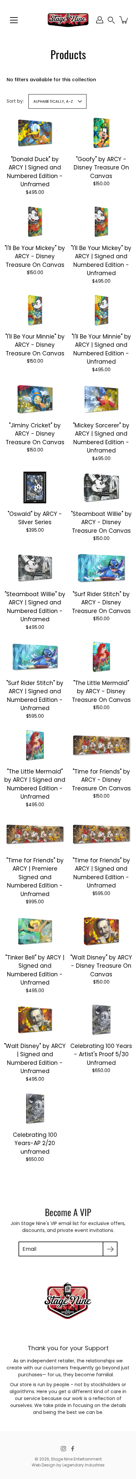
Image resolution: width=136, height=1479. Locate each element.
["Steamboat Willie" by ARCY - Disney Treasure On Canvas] (101, 487)
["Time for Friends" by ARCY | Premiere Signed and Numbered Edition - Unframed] (34, 833)
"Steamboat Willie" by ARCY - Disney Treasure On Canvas (101, 522)
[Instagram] (63, 1448)
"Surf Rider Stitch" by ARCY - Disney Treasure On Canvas (101, 602)
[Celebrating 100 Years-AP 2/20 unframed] (34, 1108)
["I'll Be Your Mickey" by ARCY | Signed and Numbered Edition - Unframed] (101, 221)
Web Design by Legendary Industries (68, 1465)
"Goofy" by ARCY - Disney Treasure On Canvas (101, 167)
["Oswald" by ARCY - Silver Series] (35, 487)
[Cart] (124, 20)
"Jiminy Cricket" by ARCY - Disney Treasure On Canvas (35, 433)
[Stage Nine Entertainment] (68, 19)
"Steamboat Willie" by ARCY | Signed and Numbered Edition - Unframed (35, 607)
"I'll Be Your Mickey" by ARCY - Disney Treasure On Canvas (35, 256)
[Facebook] (73, 1448)
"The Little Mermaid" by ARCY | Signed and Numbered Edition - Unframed (34, 784)
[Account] (99, 20)
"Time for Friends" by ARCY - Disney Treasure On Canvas (101, 780)
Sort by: (15, 101)
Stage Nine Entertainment (76, 1459)
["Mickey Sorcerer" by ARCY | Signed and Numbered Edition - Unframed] (101, 399)
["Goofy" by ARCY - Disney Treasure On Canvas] (101, 133)
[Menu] (14, 20)
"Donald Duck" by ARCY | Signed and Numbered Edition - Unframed (35, 172)
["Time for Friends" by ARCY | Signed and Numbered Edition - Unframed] (101, 833)
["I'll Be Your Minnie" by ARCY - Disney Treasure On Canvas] (34, 310)
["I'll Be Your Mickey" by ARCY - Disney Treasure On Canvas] (34, 221)
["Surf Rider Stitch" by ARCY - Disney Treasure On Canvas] (101, 568)
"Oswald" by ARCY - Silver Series (35, 518)
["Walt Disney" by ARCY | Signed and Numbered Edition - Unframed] (34, 1019)
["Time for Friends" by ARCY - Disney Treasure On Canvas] (101, 745)
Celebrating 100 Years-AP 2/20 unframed (35, 1143)
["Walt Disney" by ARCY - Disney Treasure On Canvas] (101, 931)
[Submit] (110, 1249)
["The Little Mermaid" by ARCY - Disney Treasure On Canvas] (101, 656)
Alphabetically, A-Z (53, 101)
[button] (111, 20)
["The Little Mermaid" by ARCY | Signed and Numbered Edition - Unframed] (35, 745)
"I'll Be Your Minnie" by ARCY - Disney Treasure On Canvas (35, 345)
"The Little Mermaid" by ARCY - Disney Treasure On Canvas (101, 691)
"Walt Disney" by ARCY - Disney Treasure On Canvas (101, 965)
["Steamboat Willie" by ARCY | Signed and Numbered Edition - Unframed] (34, 568)
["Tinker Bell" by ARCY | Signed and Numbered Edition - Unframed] (34, 931)
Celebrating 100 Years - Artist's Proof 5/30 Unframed (101, 1054)
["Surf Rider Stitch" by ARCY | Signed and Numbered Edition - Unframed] (35, 656)
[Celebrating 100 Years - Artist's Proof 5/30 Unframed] (101, 1019)
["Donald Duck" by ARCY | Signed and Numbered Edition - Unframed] (34, 133)
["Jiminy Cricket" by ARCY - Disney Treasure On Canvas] (34, 399)
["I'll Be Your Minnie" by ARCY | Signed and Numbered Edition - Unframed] (101, 310)
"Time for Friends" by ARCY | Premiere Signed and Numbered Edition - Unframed (35, 877)
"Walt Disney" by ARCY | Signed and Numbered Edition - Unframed (35, 1058)
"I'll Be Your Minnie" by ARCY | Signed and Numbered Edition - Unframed (101, 349)
